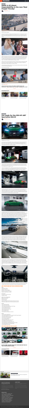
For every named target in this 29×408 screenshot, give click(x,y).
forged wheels (11, 395)
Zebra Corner (5, 84)
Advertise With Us (8, 406)
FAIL (9, 396)
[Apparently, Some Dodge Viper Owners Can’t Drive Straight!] (23, 96)
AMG (6, 397)
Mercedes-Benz (9, 394)
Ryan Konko (6, 10)
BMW (11, 393)
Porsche (6, 393)
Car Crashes (3, 397)
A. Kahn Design (3, 396)
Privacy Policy (13, 406)
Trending (9, 393)
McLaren (8, 397)
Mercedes (7, 396)
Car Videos (3, 393)
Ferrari (3, 395)
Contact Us (17, 406)
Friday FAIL (11, 397)
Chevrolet (3, 398)
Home (2, 406)
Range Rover (6, 398)
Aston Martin (10, 398)
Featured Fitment (6, 395)
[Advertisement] (14, 105)
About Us (4, 406)
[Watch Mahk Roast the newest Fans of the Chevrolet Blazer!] (14, 96)
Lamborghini (5, 394)
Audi (2, 394)
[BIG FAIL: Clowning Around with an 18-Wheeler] (6, 96)
